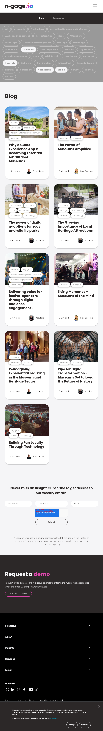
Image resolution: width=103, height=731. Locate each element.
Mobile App (79, 42)
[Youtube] (32, 691)
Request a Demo (18, 593)
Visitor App (11, 42)
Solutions (10, 625)
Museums (29, 49)
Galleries (26, 63)
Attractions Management (37, 42)
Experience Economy (16, 56)
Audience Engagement (17, 35)
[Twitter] (8, 691)
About (8, 636)
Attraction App (44, 35)
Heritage (62, 42)
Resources (58, 18)
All (6, 29)
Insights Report (85, 63)
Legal (8, 670)
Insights (9, 647)
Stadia (61, 69)
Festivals (10, 63)
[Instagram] (20, 691)
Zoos (61, 35)
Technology (37, 29)
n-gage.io (19, 29)
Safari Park (26, 69)
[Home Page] (19, 6)
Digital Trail (86, 49)
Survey (75, 69)
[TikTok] (38, 691)
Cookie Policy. (55, 718)
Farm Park (88, 56)
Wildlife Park (52, 56)
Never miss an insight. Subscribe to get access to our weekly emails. (51, 490)
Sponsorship (44, 69)
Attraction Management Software (68, 29)
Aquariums (11, 49)
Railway (9, 69)
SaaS (36, 56)
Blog (41, 18)
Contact (10, 658)
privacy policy (53, 544)
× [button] (98, 706)
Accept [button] (72, 724)
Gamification (44, 63)
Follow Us (10, 683)
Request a (27, 574)
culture (9, 76)
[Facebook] (26, 691)
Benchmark (71, 56)
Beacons (69, 49)
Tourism (89, 69)
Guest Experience (49, 49)
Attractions (76, 35)
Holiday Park (64, 63)
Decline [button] (85, 724)
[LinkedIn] (14, 691)
